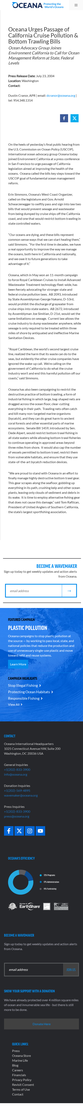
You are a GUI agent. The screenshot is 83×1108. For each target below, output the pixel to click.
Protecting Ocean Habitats (29, 692)
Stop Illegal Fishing (23, 685)
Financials (19, 1075)
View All (14, 704)
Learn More (18, 664)
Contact (17, 1094)
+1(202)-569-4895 (17, 790)
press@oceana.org (16, 816)
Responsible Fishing (23, 698)
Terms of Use (21, 1089)
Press (16, 1051)
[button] (64, 118)
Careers (17, 1070)
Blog (15, 1065)
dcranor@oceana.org (61, 95)
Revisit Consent (23, 1084)
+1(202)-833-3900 (17, 769)
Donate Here (42, 1024)
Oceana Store (21, 1055)
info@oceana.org (15, 774)
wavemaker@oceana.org (21, 795)
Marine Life (20, 1060)
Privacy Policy (21, 1080)
